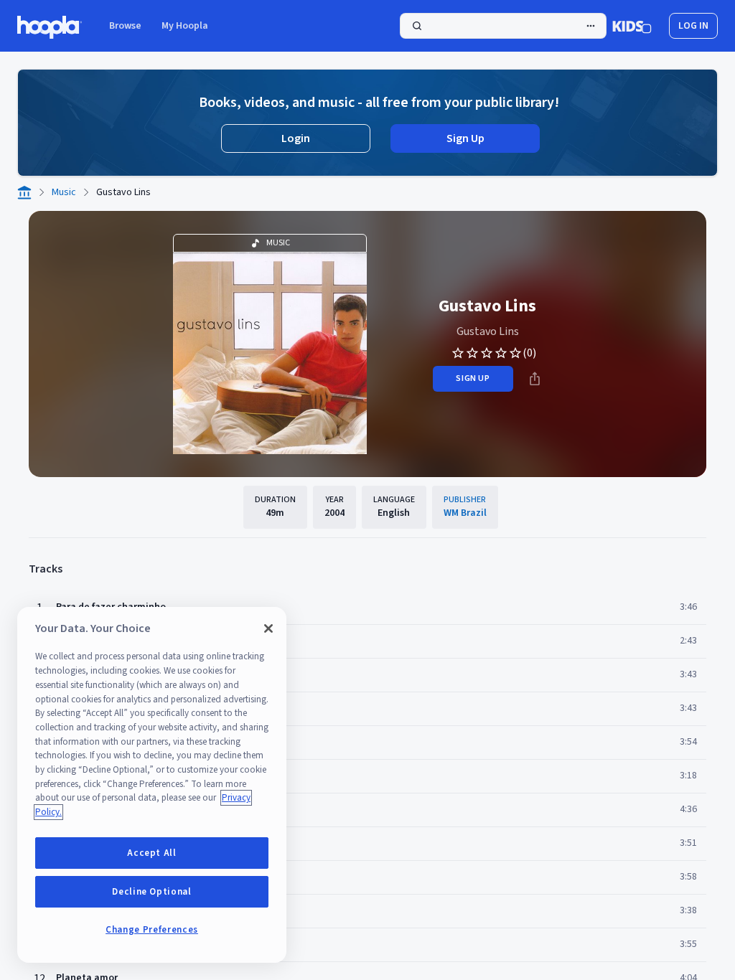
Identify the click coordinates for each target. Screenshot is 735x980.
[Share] (535, 379)
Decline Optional (152, 891)
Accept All (152, 853)
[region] (151, 785)
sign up (473, 378)
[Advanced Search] (591, 25)
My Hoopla (184, 26)
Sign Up (465, 138)
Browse (125, 26)
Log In (693, 26)
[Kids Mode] (632, 25)
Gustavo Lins (488, 331)
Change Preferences (152, 929)
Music (64, 192)
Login (295, 138)
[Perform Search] (503, 26)
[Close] (268, 628)
